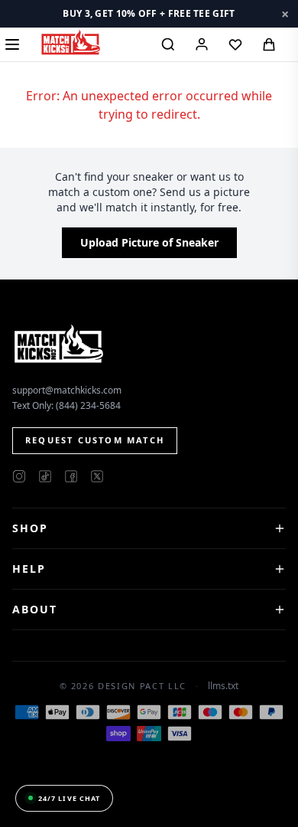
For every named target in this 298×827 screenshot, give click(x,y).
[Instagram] (19, 476)
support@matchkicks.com (66, 390)
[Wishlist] (235, 44)
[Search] (168, 44)
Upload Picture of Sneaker (149, 242)
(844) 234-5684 (88, 405)
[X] (97, 476)
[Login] (201, 44)
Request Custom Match (94, 440)
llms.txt (223, 686)
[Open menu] (12, 44)
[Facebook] (71, 476)
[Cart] (269, 44)
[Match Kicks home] (70, 42)
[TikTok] (45, 476)
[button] (149, 14)
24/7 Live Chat (69, 798)
